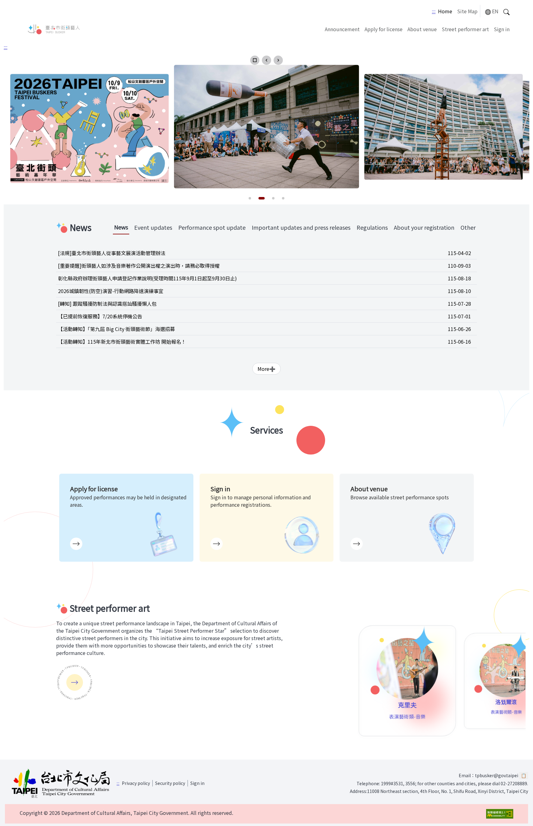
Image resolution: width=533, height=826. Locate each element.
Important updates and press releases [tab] (301, 227)
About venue (422, 29)
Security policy (170, 783)
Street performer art (465, 29)
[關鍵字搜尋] (506, 11)
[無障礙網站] (499, 814)
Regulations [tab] (372, 227)
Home (445, 11)
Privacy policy (136, 783)
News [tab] (121, 227)
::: (434, 11)
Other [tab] (468, 227)
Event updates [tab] (153, 227)
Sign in (502, 29)
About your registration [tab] (424, 227)
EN (495, 11)
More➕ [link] (266, 368)
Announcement (342, 29)
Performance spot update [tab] (212, 227)
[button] (254, 60)
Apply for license (384, 29)
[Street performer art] (74, 682)
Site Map (467, 11)
